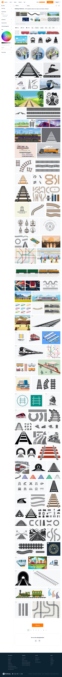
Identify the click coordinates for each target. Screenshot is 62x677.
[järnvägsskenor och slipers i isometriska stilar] (46, 578)
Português (52, 660)
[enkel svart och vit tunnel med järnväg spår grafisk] (26, 452)
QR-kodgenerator (11, 669)
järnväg (42, 27)
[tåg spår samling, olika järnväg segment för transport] (40, 437)
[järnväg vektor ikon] (29, 400)
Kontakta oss (37, 659)
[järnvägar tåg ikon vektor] (20, 113)
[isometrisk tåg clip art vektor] (51, 337)
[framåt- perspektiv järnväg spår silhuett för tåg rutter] (21, 523)
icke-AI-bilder (5, 16)
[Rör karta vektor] (53, 352)
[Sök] (56, 5)
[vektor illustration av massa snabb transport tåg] (50, 84)
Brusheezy (10, 657)
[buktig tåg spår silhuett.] (22, 500)
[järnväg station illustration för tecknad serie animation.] (28, 135)
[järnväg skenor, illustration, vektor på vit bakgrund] (49, 452)
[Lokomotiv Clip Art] (48, 150)
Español (52, 659)
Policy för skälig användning (54, 673)
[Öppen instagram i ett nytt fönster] (14, 673)
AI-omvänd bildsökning (12, 666)
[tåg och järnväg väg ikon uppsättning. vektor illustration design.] (46, 427)
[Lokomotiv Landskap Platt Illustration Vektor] (51, 242)
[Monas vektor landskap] (21, 40)
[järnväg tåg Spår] (37, 415)
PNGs (23, 27)
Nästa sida (38, 625)
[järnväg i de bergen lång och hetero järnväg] (37, 534)
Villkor (43, 673)
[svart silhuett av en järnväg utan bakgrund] (29, 70)
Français (52, 663)
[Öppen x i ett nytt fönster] (20, 673)
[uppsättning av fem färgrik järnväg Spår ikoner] (41, 477)
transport (36, 27)
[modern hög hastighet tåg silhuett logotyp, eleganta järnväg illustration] (30, 352)
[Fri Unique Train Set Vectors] (26, 367)
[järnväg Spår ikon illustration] (54, 415)
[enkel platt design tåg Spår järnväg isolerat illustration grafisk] (53, 500)
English (52, 657)
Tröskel (2, 47)
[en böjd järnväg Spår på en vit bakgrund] (18, 477)
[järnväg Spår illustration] (37, 210)
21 (43, 630)
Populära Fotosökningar (26, 663)
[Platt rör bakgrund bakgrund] (25, 256)
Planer (38, 2)
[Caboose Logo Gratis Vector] (27, 226)
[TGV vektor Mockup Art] (49, 367)
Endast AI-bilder (5, 15)
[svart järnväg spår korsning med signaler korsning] (21, 534)
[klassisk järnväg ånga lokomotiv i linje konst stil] (53, 437)
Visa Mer (53, 19)
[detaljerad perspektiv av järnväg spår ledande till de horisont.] (19, 513)
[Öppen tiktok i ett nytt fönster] (18, 673)
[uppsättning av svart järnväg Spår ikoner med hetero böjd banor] (46, 384)
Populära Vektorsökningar (26, 662)
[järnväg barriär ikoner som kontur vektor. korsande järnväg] (17, 32)
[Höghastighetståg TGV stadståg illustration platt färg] (25, 150)
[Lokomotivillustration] (22, 322)
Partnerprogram (24, 660)
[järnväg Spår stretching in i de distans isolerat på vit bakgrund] (54, 486)
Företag (9, 662)
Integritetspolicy (47, 673)
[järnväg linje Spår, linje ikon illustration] (53, 534)
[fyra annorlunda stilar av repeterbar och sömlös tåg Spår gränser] (43, 113)
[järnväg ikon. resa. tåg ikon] (54, 562)
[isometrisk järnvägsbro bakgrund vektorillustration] (35, 242)
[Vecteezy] (3, 2)
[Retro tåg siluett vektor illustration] (52, 308)
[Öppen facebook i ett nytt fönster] (12, 673)
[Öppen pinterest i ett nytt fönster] (17, 673)
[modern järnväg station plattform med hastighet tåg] (47, 123)
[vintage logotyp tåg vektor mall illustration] (52, 400)
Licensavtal (24, 657)
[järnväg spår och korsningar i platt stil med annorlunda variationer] (44, 523)
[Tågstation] (23, 384)
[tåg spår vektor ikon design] (33, 84)
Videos (15, 2)
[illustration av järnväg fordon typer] (22, 467)
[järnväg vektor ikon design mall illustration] (37, 179)
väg (49, 27)
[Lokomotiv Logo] (53, 549)
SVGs (18, 27)
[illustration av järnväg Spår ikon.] (23, 437)
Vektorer (5, 2)
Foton (11, 2)
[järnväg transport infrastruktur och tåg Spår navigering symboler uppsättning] (28, 427)
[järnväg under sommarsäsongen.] (29, 99)
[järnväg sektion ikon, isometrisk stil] (37, 308)
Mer (24, 2)
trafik (53, 27)
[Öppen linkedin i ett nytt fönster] (15, 673)
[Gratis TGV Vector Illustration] (33, 286)
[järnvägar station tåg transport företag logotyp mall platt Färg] (21, 337)
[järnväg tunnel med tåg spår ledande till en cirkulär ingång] (38, 467)
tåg (32, 27)
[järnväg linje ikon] (32, 123)
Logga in (57, 2)
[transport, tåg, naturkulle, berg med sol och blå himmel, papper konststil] (22, 123)
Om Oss (36, 660)
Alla (3, 13)
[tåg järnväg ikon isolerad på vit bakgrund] (21, 415)
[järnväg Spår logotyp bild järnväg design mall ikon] (20, 84)
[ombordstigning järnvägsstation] (48, 256)
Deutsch (52, 662)
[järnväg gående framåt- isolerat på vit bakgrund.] (23, 179)
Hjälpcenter (37, 657)
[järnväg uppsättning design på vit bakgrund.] (49, 226)
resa (46, 27)
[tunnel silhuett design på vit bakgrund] (23, 578)
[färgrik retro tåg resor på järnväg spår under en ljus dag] (34, 337)
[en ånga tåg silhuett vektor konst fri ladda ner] (51, 70)
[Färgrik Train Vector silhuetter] (23, 308)
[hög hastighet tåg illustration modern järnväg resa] (20, 286)
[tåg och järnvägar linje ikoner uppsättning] (31, 486)
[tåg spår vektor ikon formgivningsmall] (23, 609)
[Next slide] (58, 28)
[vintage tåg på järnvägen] (31, 594)
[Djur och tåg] (37, 562)
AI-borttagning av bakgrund (12, 667)
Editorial (20, 2)
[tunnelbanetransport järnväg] (21, 562)
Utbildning (10, 663)
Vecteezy (9, 659)
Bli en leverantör (38, 662)
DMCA (23, 659)
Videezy (9, 660)
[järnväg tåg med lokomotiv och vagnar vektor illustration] (37, 272)
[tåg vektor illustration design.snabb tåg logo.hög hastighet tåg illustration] (54, 594)
